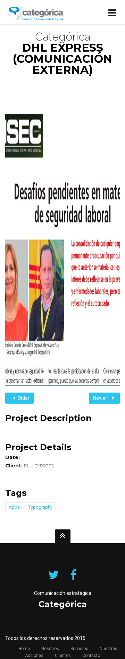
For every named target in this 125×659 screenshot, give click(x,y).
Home (24, 648)
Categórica (63, 604)
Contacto (91, 655)
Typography (40, 507)
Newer (100, 398)
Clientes (63, 655)
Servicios (79, 648)
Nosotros (50, 648)
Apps (14, 507)
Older (23, 398)
